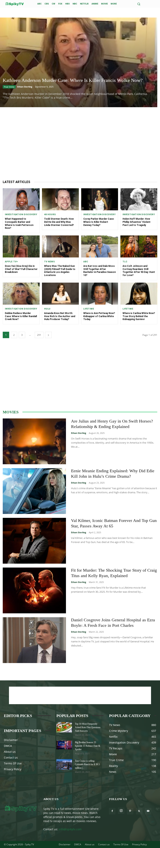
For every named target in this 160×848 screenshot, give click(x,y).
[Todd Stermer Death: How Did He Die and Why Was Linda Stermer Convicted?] (60, 199)
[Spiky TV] (14, 4)
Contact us (11, 757)
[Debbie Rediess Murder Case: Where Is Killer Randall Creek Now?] (21, 294)
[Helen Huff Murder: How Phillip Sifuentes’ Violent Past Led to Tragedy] (138, 199)
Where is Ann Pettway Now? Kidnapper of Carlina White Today (99, 316)
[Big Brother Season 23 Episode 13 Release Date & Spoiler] (64, 745)
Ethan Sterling (24, 86)
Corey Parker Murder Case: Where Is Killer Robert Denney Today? (98, 222)
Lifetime (88, 309)
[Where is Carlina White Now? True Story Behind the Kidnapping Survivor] (138, 294)
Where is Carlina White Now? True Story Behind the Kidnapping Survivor (139, 316)
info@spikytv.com (70, 829)
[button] (139, 4)
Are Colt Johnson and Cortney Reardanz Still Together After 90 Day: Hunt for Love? (139, 271)
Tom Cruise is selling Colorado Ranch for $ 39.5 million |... (87, 764)
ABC (85, 262)
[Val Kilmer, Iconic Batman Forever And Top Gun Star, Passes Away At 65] (34, 541)
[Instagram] (121, 811)
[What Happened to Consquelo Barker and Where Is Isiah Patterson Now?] (21, 199)
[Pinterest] (130, 811)
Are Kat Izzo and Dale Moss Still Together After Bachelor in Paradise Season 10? (99, 271)
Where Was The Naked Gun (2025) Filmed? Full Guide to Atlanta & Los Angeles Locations (59, 271)
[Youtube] (148, 811)
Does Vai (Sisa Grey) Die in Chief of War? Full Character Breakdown (21, 269)
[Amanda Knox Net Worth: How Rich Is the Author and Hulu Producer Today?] (60, 294)
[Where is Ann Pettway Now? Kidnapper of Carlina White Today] (99, 294)
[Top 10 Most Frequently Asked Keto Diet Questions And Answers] (64, 727)
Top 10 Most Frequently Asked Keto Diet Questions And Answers (87, 727)
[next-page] (48, 335)
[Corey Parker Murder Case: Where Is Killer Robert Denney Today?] (99, 199)
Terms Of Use (13, 763)
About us (10, 751)
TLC (125, 262)
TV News (49, 262)
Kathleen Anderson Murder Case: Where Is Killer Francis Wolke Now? (73, 80)
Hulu (47, 309)
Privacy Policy (12, 769)
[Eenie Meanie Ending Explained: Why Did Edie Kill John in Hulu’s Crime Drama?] (34, 491)
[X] (139, 811)
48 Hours (50, 214)
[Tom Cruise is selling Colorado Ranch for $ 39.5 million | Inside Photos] (64, 764)
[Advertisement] (80, 144)
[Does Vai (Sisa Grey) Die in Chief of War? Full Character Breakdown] (21, 246)
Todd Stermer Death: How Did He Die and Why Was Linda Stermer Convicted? (59, 222)
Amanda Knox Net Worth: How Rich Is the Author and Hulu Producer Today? (59, 316)
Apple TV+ (11, 262)
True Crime (9, 86)
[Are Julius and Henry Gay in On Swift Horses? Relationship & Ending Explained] (34, 441)
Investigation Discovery (21, 214)
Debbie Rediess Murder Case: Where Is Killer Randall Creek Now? (21, 316)
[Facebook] (112, 811)
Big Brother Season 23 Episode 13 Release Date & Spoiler (87, 746)
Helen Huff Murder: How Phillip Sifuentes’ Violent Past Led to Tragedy (136, 222)
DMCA (8, 746)
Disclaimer (11, 740)
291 (39, 335)
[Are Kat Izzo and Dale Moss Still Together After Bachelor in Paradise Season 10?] (99, 246)
